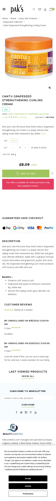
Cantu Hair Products (28, 18)
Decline (28, 486)
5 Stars (14, 117)
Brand (13, 18)
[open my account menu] (45, 9)
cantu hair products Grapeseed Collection (28, 114)
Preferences (28, 494)
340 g (14, 141)
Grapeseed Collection (13, 21)
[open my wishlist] (40, 9)
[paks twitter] (21, 412)
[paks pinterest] (30, 412)
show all (28, 376)
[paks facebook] (16, 412)
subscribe (28, 405)
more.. (43, 133)
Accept (28, 479)
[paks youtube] (35, 412)
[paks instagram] (26, 412)
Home (5, 18)
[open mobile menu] (4, 9)
